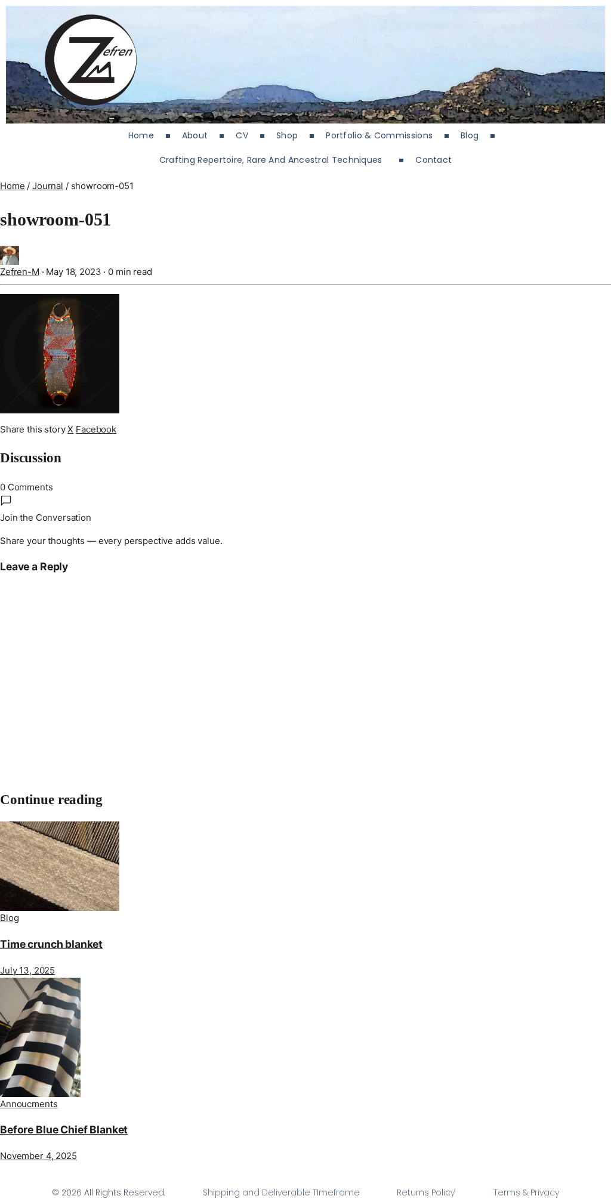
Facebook (96, 429)
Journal (47, 185)
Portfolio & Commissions (379, 135)
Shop (287, 135)
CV (242, 135)
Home (141, 135)
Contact (433, 160)
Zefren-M (19, 271)
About (195, 135)
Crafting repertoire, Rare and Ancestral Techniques (273, 160)
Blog (470, 135)
